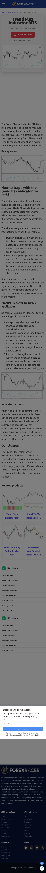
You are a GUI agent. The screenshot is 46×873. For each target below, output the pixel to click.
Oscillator (5, 828)
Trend (3, 816)
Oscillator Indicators (9, 596)
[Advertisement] (23, 97)
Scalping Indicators (8, 606)
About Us (4, 850)
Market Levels (6, 819)
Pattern (4, 831)
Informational (6, 836)
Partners (4, 858)
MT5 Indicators (13, 618)
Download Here (24, 34)
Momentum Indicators (9, 590)
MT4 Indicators (13, 568)
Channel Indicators (8, 585)
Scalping (4, 833)
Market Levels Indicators (10, 580)
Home (4, 12)
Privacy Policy (6, 856)
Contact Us (5, 853)
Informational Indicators (10, 611)
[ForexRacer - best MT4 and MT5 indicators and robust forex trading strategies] (23, 4)
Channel (4, 822)
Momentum (5, 825)
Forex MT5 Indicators (14, 12)
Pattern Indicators (8, 601)
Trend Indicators (7, 575)
